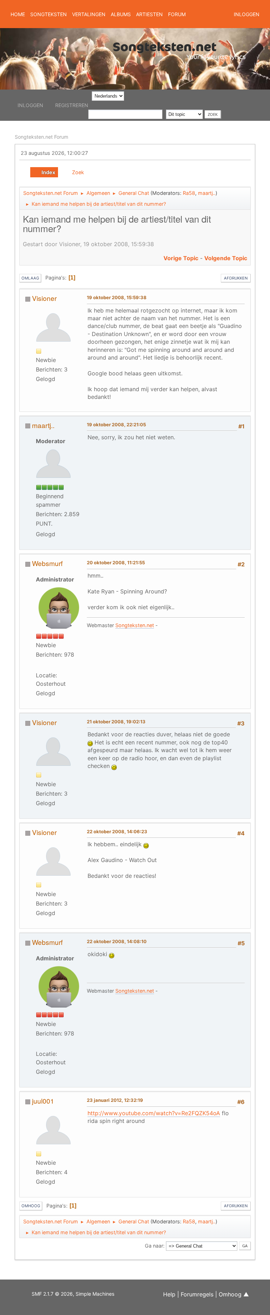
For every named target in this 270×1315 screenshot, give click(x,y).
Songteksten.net (134, 625)
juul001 (43, 1100)
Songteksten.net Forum (41, 137)
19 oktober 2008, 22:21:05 (116, 424)
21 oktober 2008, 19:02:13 (116, 721)
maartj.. (207, 193)
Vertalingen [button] (88, 14)
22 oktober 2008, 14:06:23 (117, 831)
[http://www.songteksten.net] (49, 665)
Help (169, 1294)
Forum (177, 14)
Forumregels (197, 1294)
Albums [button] (121, 14)
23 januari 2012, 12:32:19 (115, 1100)
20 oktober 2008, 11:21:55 (116, 562)
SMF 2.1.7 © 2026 (52, 1294)
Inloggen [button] (246, 14)
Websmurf (47, 563)
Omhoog (30, 1205)
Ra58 (189, 193)
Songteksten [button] (48, 14)
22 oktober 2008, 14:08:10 (117, 941)
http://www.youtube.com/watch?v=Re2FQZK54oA (154, 1113)
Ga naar (154, 1246)
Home (18, 14)
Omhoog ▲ (234, 1294)
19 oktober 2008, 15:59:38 (117, 297)
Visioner (44, 298)
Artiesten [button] (149, 14)
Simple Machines (95, 1294)
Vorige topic (180, 258)
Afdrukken (236, 278)
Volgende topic (225, 258)
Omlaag (30, 278)
